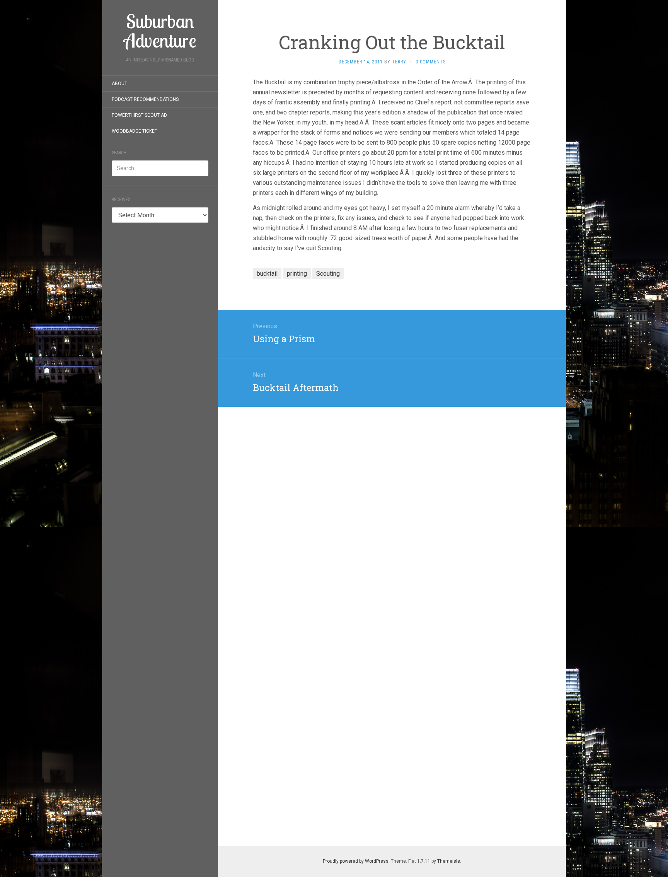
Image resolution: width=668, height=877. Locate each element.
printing (297, 273)
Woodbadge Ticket (134, 131)
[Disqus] (392, 503)
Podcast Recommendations (145, 99)
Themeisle (448, 861)
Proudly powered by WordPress (356, 861)
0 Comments (431, 62)
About (119, 83)
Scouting (328, 273)
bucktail (267, 273)
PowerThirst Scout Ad (139, 115)
